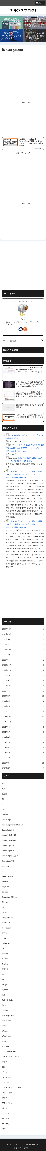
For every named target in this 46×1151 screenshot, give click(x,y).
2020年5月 (23, 768)
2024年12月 (23, 649)
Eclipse (5, 891)
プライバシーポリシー (12, 1144)
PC (3, 974)
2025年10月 (23, 634)
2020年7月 (23, 757)
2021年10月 (23, 727)
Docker (5, 881)
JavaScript (6, 943)
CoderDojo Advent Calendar (13, 824)
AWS (4, 788)
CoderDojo (6, 819)
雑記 (4, 1128)
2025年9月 (23, 639)
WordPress (6, 1036)
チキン (23, 319)
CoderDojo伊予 (8, 830)
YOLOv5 (5, 1041)
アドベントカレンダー (10, 1056)
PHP (4, 979)
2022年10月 (23, 675)
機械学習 (5, 1123)
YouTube (5, 1046)
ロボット (5, 1118)
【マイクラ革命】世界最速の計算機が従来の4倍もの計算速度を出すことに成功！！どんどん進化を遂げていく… (25, 448)
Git (3, 907)
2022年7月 (23, 685)
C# (3, 809)
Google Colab (7, 917)
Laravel (5, 953)
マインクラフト (8, 1113)
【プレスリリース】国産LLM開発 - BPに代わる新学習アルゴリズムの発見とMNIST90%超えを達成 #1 (25, 474)
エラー (4, 1067)
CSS (3, 871)
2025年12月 (23, 629)
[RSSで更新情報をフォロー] (25, 329)
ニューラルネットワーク (11, 1087)
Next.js (5, 964)
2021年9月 (23, 732)
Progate (5, 984)
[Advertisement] (23, 76)
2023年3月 (23, 660)
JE (3, 948)
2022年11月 (23, 670)
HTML (4, 933)
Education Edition (9, 897)
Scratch (5, 1010)
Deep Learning (8, 876)
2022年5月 (23, 691)
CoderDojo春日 (8, 845)
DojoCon (5, 886)
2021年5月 (23, 752)
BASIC (4, 794)
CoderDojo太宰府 (9, 840)
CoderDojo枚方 (8, 850)
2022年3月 (23, 701)
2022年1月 (23, 711)
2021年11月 (23, 721)
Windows (5, 1031)
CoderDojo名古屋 (9, 835)
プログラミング (8, 1103)
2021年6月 (23, 747)
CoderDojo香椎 (8, 861)
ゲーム (4, 1072)
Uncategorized (8, 1015)
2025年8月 (23, 644)
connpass (5, 866)
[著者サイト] (21, 329)
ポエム (4, 1108)
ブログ (4, 1098)
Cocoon (5, 814)
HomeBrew (6, 927)
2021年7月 (23, 742)
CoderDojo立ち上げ (10, 855)
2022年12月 (23, 665)
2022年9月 (23, 680)
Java (4, 938)
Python (5, 989)
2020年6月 (23, 763)
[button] (42, 340)
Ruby (4, 995)
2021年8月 (23, 737)
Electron (5, 902)
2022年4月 (23, 696)
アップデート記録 (9, 1051)
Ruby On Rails (7, 1000)
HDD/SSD (6, 922)
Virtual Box (6, 1020)
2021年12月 (23, 716)
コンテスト (6, 1077)
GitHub (5, 912)
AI (3, 783)
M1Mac (5, 958)
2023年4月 (23, 654)
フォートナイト (8, 1092)
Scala (4, 1005)
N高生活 (5, 969)
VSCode (5, 1025)
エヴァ (4, 1061)
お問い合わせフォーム (33, 1144)
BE (3, 799)
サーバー (5, 1082)
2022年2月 (23, 706)
